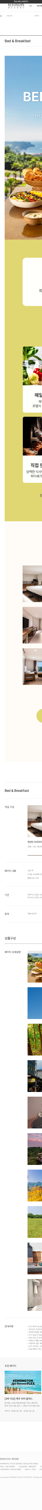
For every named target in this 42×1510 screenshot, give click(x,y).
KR (38, 6)
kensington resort (16, 5)
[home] (1, 16)
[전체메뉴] (38, 12)
